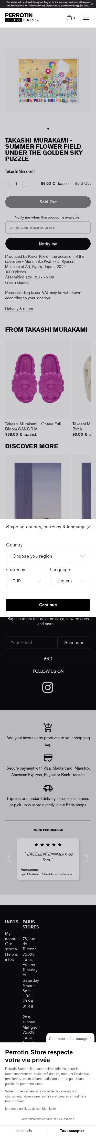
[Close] (93, 529)
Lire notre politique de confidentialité (30, 1109)
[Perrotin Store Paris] (20, 17)
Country (14, 545)
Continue (48, 604)
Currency (15, 570)
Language (60, 570)
